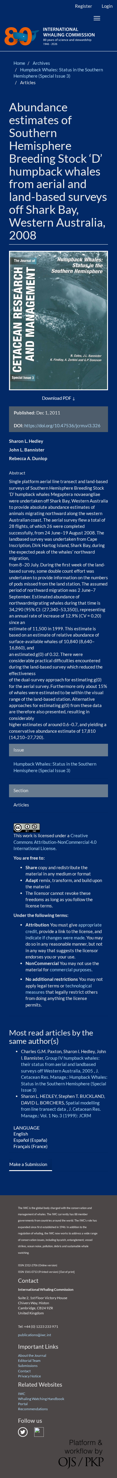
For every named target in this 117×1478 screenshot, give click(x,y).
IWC (21, 1393)
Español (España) (30, 1140)
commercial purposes (71, 969)
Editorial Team (29, 1360)
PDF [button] (67, 398)
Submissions (28, 1365)
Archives (41, 63)
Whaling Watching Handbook (41, 1398)
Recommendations (33, 1409)
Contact (24, 1371)
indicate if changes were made (55, 937)
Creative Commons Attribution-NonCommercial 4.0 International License (55, 842)
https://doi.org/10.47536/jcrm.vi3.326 (62, 425)
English (21, 1133)
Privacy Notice (29, 1376)
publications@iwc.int (34, 1335)
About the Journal (32, 1355)
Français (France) (31, 1146)
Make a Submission (28, 1164)
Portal (23, 1404)
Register (83, 6)
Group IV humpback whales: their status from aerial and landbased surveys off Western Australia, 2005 (60, 1064)
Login (107, 6)
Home (19, 63)
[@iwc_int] (23, 1431)
